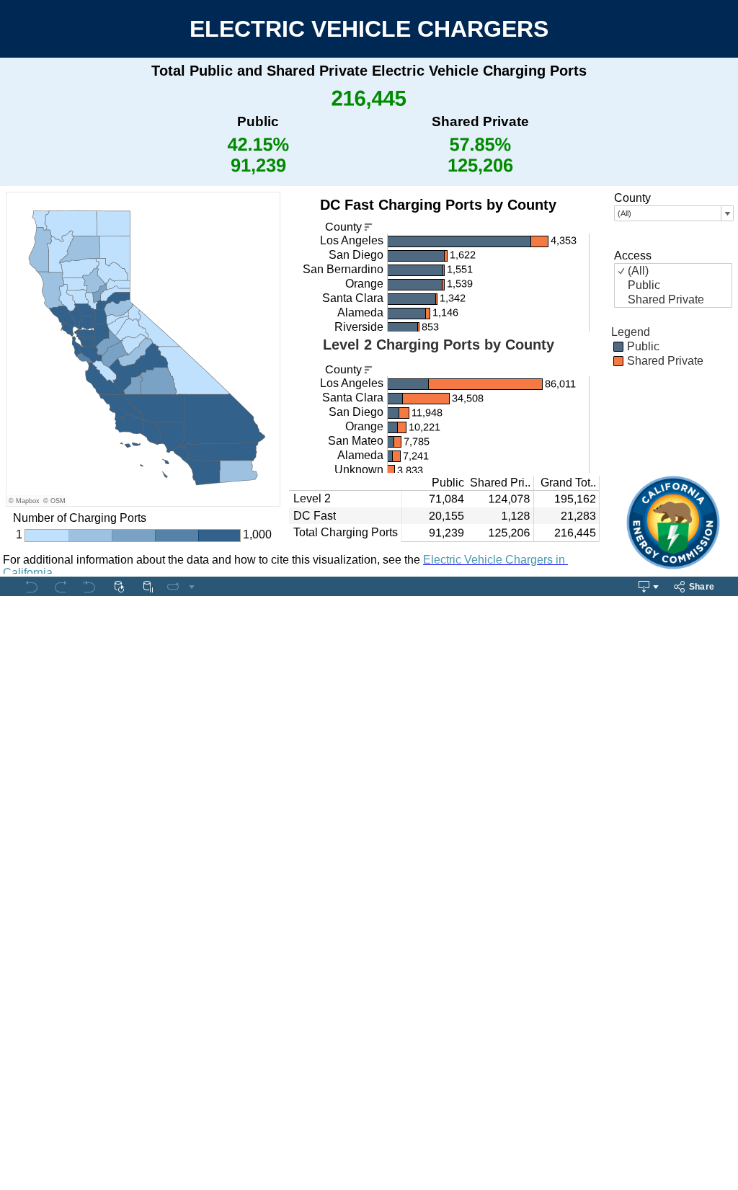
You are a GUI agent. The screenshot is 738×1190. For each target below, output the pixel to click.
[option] (673, 346)
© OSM (54, 501)
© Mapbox (24, 501)
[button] (729, 331)
